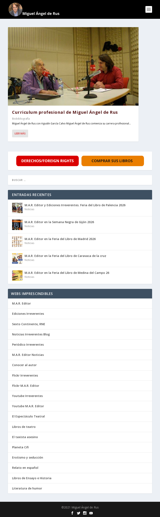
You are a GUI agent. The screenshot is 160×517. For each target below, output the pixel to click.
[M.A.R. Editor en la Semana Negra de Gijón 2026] (17, 225)
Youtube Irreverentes (27, 396)
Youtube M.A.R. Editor (28, 406)
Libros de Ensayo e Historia (31, 478)
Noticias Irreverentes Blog (31, 334)
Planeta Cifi (20, 447)
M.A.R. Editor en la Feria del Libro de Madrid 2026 (60, 239)
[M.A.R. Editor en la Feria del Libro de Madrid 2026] (17, 241)
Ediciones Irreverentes (28, 314)
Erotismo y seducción (27, 457)
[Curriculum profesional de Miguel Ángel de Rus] (73, 66)
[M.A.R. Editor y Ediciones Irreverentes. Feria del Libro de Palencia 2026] (17, 208)
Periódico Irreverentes (28, 344)
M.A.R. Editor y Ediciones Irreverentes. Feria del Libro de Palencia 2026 (75, 205)
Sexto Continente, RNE (28, 324)
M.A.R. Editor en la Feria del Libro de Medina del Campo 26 (67, 273)
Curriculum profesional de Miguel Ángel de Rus (65, 112)
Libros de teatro (24, 427)
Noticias (29, 209)
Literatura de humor (27, 488)
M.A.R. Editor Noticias (28, 355)
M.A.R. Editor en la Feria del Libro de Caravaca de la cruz (65, 256)
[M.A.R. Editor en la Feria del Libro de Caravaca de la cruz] (17, 258)
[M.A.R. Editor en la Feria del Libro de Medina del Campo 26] (17, 275)
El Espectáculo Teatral (28, 416)
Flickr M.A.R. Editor (25, 386)
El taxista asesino (25, 437)
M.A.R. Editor (21, 303)
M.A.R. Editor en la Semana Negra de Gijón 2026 (59, 222)
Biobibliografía (21, 118)
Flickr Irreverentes (25, 375)
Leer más (20, 133)
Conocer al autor (24, 365)
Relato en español (25, 468)
